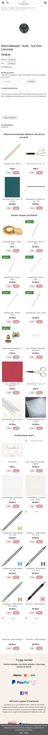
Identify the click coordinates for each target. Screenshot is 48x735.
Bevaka (31, 81)
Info (8, 172)
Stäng (26, 733)
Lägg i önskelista (9, 117)
